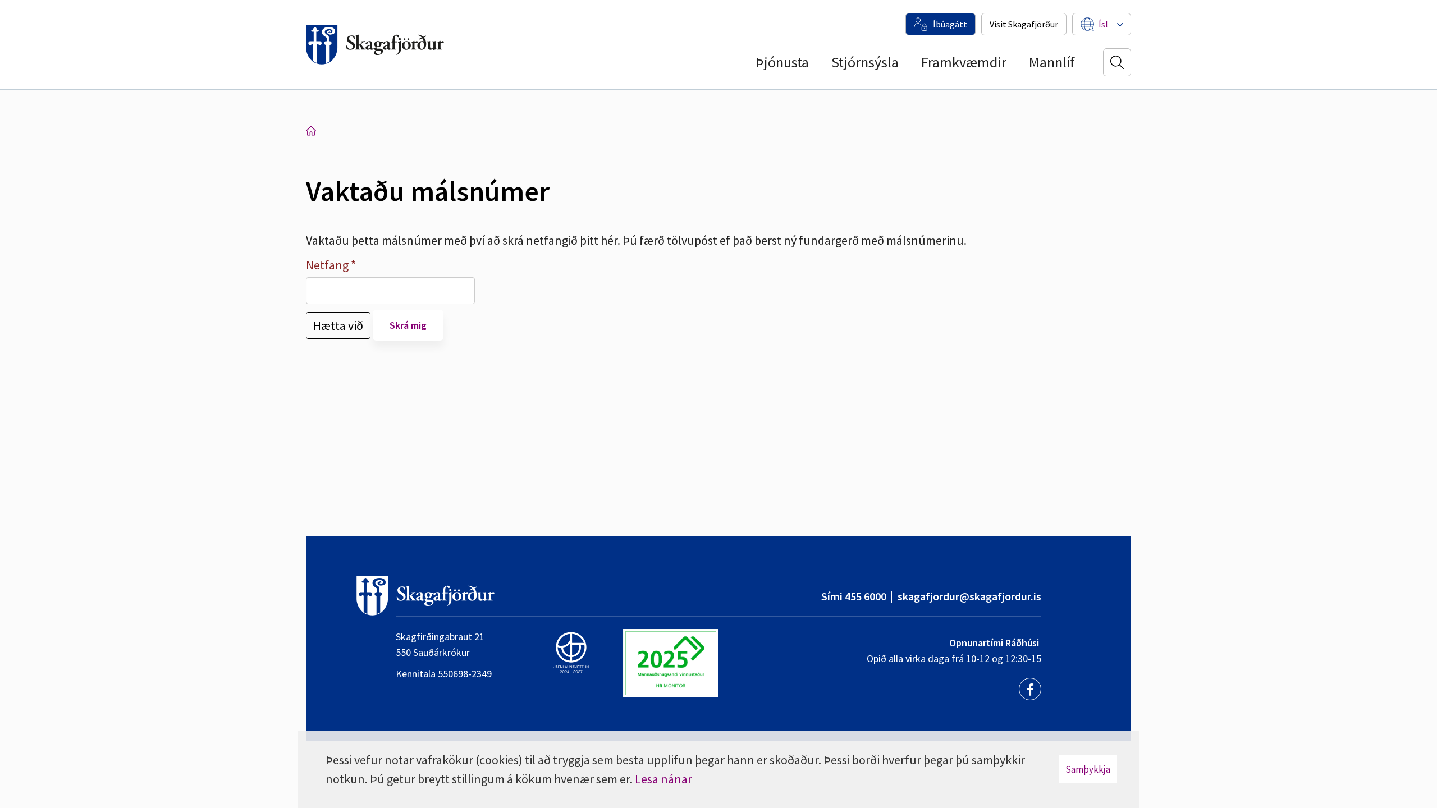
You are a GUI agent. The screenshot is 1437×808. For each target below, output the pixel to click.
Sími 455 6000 (853, 596)
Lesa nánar (663, 779)
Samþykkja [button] (1087, 769)
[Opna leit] (1117, 62)
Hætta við (338, 325)
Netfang (327, 265)
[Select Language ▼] (1103, 24)
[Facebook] (1030, 689)
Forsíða (311, 131)
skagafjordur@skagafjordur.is (969, 596)
